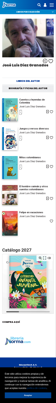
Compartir (45, 61)
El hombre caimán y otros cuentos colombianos (33, 188)
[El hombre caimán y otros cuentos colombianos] (10, 195)
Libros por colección (28, 12)
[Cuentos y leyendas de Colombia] (10, 109)
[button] (48, 388)
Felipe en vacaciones (31, 212)
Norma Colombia (9, 5)
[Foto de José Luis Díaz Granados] (28, 38)
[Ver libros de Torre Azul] (25, 114)
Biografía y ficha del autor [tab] (28, 88)
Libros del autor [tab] (28, 81)
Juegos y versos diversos (34, 128)
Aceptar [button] (28, 395)
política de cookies (37, 388)
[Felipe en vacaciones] (10, 223)
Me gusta (51, 61)
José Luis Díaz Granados (32, 106)
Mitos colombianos (30, 157)
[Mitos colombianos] (10, 167)
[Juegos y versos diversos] (10, 138)
